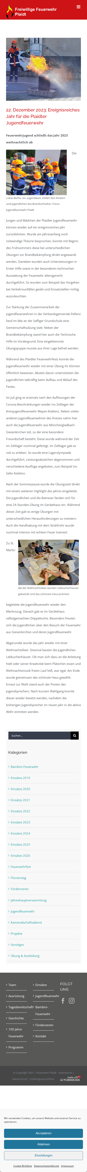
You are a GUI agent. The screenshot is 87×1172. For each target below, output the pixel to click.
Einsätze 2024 (20, 833)
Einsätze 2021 (20, 800)
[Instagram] (71, 1001)
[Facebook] (63, 1001)
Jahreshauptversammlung (29, 900)
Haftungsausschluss (42, 1079)
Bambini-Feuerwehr (24, 767)
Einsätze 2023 (20, 822)
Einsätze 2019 (20, 778)
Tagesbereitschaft (16, 1007)
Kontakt (40, 1036)
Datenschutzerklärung (46, 1166)
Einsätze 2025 (20, 844)
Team (12, 985)
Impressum (67, 1166)
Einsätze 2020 (20, 789)
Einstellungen (43, 1155)
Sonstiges (17, 945)
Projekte (16, 933)
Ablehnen (43, 1144)
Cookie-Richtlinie (22, 1166)
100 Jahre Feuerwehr (15, 1032)
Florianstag (18, 878)
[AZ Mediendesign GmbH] (70, 1079)
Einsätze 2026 (20, 856)
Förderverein (20, 889)
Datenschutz (20, 1079)
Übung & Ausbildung (25, 956)
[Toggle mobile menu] (79, 7)
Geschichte (16, 1018)
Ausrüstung (16, 996)
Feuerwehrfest (21, 867)
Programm (15, 1047)
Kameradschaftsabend (26, 922)
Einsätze (41, 985)
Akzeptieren (43, 1133)
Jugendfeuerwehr (23, 911)
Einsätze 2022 (20, 811)
